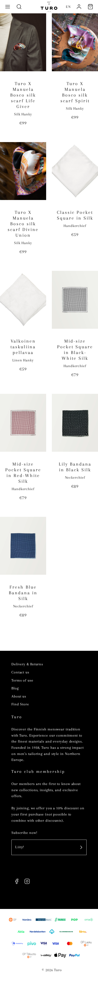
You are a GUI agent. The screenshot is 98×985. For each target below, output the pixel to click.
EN (68, 7)
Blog (15, 688)
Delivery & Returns (27, 664)
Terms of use (22, 680)
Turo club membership (38, 771)
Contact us (20, 672)
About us (18, 696)
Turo (16, 716)
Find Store (20, 704)
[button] (7, 6)
